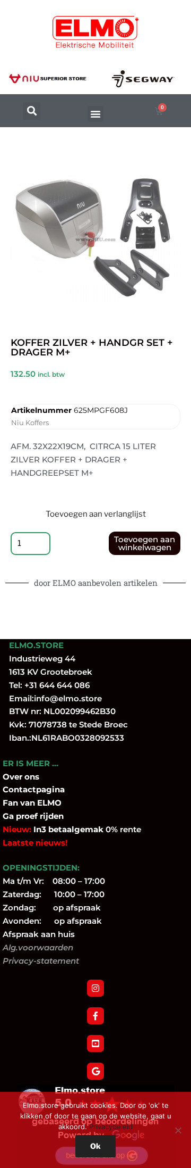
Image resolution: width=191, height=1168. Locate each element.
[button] (31, 111)
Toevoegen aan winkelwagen (144, 543)
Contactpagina (34, 789)
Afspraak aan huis (39, 934)
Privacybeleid (111, 1126)
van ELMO (40, 803)
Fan (10, 803)
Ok (95, 1145)
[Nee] (177, 1130)
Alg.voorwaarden (38, 947)
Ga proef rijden (33, 816)
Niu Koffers (30, 422)
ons (31, 777)
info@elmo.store (68, 698)
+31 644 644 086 (57, 685)
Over (13, 777)
